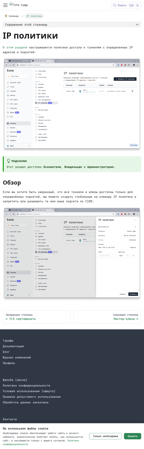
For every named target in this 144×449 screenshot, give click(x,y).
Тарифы (8, 340)
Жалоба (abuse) (15, 380)
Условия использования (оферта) (29, 391)
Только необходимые (105, 436)
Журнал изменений (17, 357)
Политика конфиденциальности (26, 385)
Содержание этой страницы (26, 24)
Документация (13, 346)
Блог (6, 352)
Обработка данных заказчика (25, 402)
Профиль (9, 363)
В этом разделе (15, 47)
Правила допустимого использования (32, 396)
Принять (133, 436)
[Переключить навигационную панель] (5, 5)
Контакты (10, 419)
